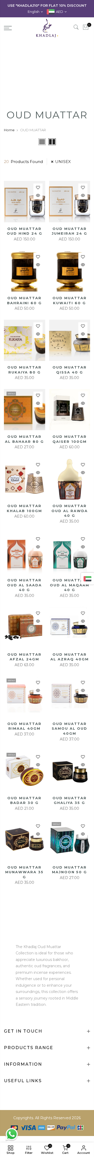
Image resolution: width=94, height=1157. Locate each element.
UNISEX (63, 161)
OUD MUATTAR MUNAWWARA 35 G (24, 872)
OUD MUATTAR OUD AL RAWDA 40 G (69, 511)
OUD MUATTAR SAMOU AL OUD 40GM (69, 728)
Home (9, 130)
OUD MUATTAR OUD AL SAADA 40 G (24, 585)
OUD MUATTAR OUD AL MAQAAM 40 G (69, 585)
